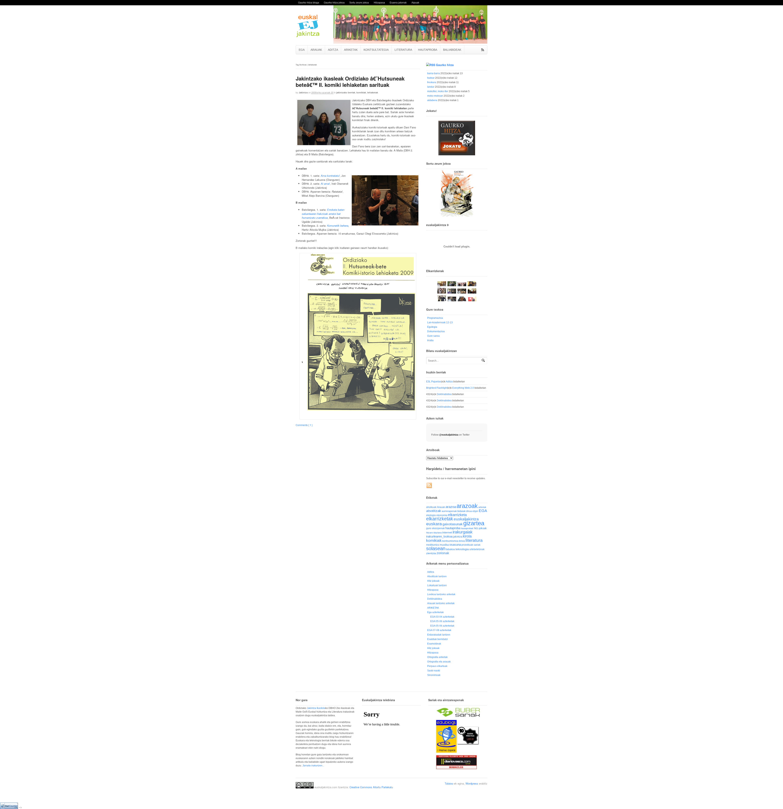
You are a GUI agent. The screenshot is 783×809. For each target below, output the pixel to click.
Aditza (449, 381)
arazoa (451, 507)
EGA (302, 49)
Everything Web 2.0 (463, 387)
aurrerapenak (449, 511)
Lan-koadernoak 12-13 (440, 322)
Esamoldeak (434, 643)
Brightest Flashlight (436, 387)
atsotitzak (433, 511)
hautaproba (452, 528)
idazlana (438, 532)
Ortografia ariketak (437, 657)
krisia (462, 541)
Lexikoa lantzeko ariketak (441, 594)
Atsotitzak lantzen (437, 576)
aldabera (432, 100)
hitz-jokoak (480, 528)
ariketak (482, 507)
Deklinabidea (444, 394)
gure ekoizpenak (435, 528)
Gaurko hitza (445, 65)
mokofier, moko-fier (437, 91)
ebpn (475, 511)
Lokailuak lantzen (437, 585)
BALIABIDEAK (452, 49)
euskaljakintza (466, 519)
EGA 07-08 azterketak (439, 630)
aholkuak (431, 507)
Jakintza (303, 92)
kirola (467, 536)
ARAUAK (316, 49)
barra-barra (433, 73)
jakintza (457, 536)
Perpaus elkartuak (437, 666)
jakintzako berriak (345, 92)
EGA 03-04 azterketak (442, 616)
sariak (477, 544)
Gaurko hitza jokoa (334, 2)
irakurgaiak (462, 532)
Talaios (449, 783)
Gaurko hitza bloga (308, 2)
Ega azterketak (435, 612)
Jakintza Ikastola (316, 708)
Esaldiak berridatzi (437, 639)
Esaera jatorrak (398, 2)
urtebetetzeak (476, 549)
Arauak (441, 507)
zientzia (431, 553)
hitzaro (429, 532)
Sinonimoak (433, 675)
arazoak (467, 506)
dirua (469, 511)
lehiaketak (372, 92)
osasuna (455, 544)
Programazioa (435, 318)
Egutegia (432, 327)
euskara (434, 523)
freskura (431, 82)
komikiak (361, 92)
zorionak (443, 553)
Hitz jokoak (433, 580)
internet (447, 532)
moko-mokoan (435, 95)
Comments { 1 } (304, 425)
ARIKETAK (351, 49)
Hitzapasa (379, 2)
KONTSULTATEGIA (376, 49)
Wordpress (472, 783)
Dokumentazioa (436, 331)
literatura (474, 540)
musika (444, 544)
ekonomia (441, 515)
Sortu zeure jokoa (359, 2)
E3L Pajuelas (433, 381)
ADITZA (333, 49)
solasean (435, 548)
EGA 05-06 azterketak (442, 621)
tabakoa (450, 549)
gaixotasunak (452, 524)
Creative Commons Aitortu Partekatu (371, 787)
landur (430, 86)
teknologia (462, 549)
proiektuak (467, 544)
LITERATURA (403, 49)
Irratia (430, 340)
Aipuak (415, 2)
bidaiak (461, 511)
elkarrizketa (457, 515)
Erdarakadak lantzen (438, 634)
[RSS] (429, 485)
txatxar (431, 77)
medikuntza (432, 544)
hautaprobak (467, 528)
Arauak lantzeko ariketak (441, 603)
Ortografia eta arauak (439, 661)
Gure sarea (433, 335)
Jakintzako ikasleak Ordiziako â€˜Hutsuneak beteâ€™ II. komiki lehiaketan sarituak (350, 81)
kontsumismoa (450, 541)
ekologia (431, 515)
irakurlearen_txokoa (439, 536)
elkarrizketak (439, 518)
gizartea (473, 523)
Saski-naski (433, 670)
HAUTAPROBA (427, 49)
